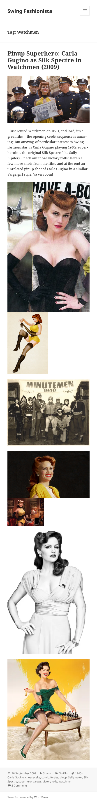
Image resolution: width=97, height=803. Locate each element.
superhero (25, 781)
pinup (63, 777)
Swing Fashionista (29, 10)
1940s (79, 773)
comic (45, 777)
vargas (37, 781)
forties (54, 777)
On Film (63, 773)
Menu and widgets (85, 15)
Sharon (47, 773)
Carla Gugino (15, 777)
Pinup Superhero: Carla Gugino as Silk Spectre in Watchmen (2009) (44, 60)
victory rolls (50, 781)
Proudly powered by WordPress (27, 797)
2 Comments (20, 785)
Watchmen (65, 781)
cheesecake (32, 777)
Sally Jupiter (75, 777)
